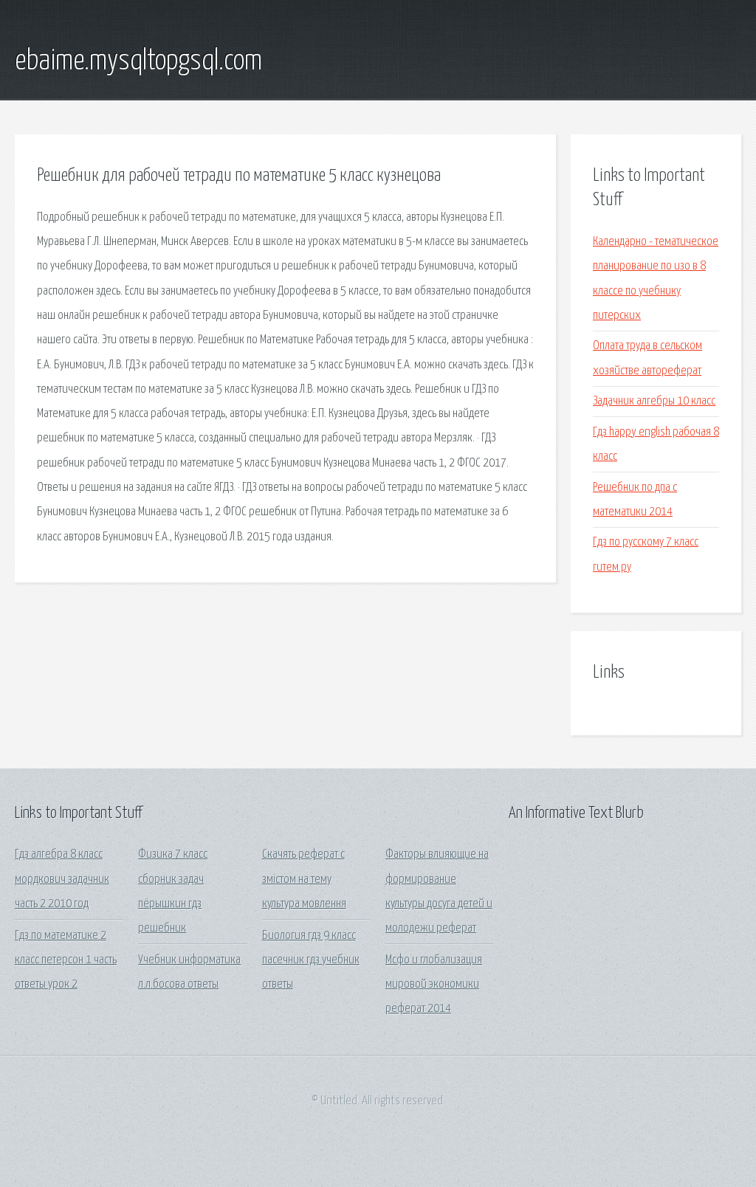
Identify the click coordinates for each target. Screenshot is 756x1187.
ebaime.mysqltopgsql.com (138, 61)
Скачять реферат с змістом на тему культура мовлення (304, 879)
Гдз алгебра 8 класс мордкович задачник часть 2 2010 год (62, 879)
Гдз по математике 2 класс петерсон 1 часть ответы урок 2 (66, 960)
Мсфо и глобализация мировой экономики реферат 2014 (433, 985)
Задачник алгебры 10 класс (654, 401)
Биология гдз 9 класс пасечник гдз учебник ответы (311, 960)
